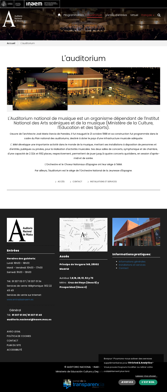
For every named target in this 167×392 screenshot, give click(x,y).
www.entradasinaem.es (20, 299)
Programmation (74, 15)
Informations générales (132, 261)
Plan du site (14, 345)
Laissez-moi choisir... (146, 376)
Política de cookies (19, 336)
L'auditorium (94, 15)
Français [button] (147, 15)
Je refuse (127, 382)
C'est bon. (148, 382)
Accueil (11, 43)
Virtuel (134, 15)
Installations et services (103, 181)
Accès (61, 181)
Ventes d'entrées (116, 15)
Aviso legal (14, 331)
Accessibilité (14, 349)
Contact (77, 181)
